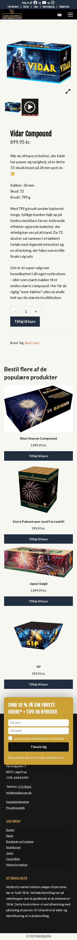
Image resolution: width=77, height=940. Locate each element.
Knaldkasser (13, 847)
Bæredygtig (49, 6)
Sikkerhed (64, 6)
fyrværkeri (21, 864)
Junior (10, 853)
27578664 (24, 786)
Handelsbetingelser (17, 801)
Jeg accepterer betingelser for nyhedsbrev (39, 738)
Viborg (10, 864)
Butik (26, 6)
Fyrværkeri (13, 6)
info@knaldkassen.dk (19, 792)
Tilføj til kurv (25, 321)
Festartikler (13, 859)
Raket (9, 835)
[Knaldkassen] (12, 14)
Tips (35, 6)
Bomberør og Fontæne (19, 841)
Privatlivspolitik (15, 807)
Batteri (10, 830)
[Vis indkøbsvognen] (59, 14)
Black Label (32, 343)
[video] (30, 107)
